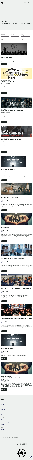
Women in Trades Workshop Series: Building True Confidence (16, 288)
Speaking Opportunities (6, 57)
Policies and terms (10, 442)
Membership (3, 407)
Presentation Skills (3, 168)
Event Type (12, 34)
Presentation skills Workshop (8, 169)
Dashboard (2, 429)
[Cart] (30, 457)
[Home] (2, 2)
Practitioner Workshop (3, 109)
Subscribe (2, 404)
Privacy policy (3, 442)
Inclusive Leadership (6, 227)
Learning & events (4, 412)
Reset (23, 39)
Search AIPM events (3, 34)
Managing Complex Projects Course (9, 197)
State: (22, 34)
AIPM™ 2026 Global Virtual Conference (5, 80)
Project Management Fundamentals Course (11, 139)
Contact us (2, 421)
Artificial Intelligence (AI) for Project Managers (12, 258)
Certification (3, 409)
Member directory (3, 432)
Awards (2, 414)
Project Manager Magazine (5, 422)
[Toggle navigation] (31, 2)
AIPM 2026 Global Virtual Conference (10, 81)
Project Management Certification (5, 138)
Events (2, 411)
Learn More (3, 64)
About (2, 406)
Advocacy (2, 424)
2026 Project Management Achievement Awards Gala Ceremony (16, 318)
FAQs (1, 419)
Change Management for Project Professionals (12, 110)
